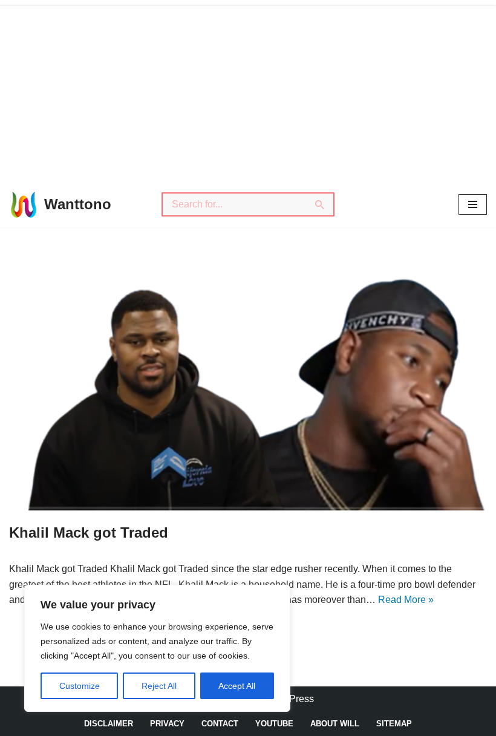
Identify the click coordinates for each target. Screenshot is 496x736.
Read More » (406, 599)
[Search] (320, 204)
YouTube (274, 723)
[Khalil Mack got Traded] (248, 387)
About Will (334, 723)
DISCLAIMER (108, 723)
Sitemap (394, 723)
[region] (157, 648)
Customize (79, 686)
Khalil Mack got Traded (88, 532)
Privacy (167, 723)
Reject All (159, 686)
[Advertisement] (248, 90)
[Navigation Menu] (472, 204)
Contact (219, 723)
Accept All (236, 686)
